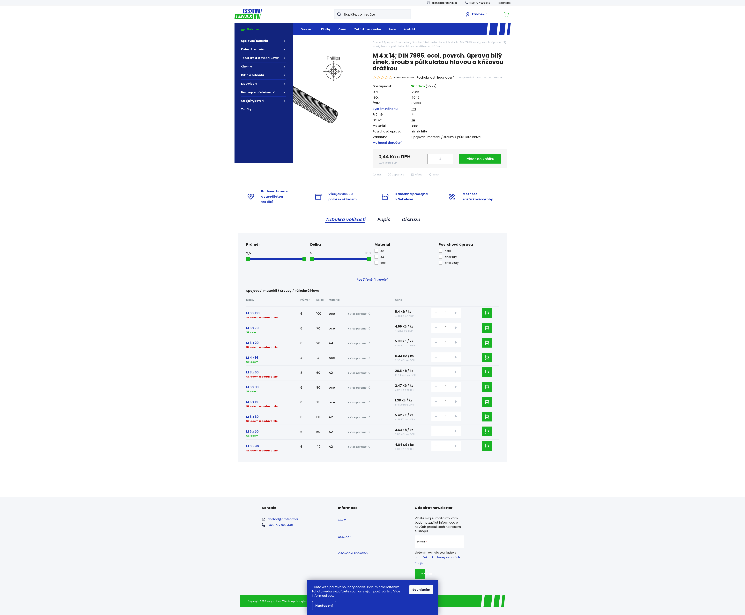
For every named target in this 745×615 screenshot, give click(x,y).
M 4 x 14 (252, 357)
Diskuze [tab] (411, 219)
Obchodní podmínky (353, 553)
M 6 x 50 (252, 431)
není (448, 251)
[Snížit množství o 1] (430, 159)
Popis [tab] (383, 219)
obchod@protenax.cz (444, 2)
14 (413, 120)
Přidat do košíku (480, 158)
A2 (382, 251)
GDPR (342, 520)
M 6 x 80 (252, 387)
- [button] (436, 313)
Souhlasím (421, 589)
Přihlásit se (422, 575)
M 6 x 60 (252, 416)
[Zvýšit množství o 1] (450, 159)
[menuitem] (261, 41)
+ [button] (455, 313)
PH (414, 109)
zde (330, 595)
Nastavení (324, 605)
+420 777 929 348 (479, 2)
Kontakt (344, 537)
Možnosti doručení (387, 142)
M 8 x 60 (252, 372)
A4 (382, 257)
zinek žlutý (452, 263)
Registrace (504, 2)
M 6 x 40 (252, 446)
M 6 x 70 (252, 328)
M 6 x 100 (253, 313)
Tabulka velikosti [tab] (345, 219)
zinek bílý (419, 131)
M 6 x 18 (252, 402)
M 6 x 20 (252, 343)
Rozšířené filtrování (372, 279)
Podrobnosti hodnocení (435, 77)
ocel (415, 126)
